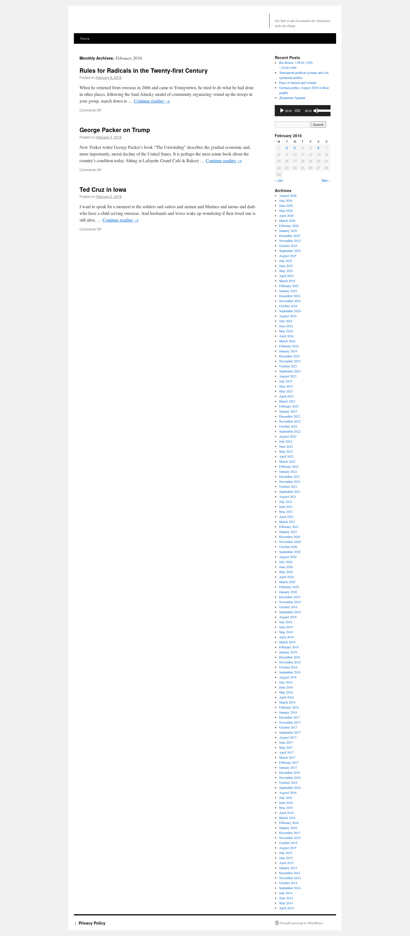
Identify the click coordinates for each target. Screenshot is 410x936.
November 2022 (290, 421)
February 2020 (289, 587)
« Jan (279, 180)
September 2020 (290, 551)
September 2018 (290, 672)
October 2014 (288, 883)
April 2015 (286, 862)
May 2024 (286, 331)
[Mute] (316, 110)
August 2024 (287, 316)
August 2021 (287, 496)
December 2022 (289, 416)
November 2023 (290, 361)
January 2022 (288, 471)
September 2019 (290, 612)
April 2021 (286, 516)
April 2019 (286, 637)
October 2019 (288, 607)
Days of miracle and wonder (298, 82)
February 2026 (289, 225)
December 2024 (289, 296)
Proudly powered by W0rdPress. (302, 923)
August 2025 (287, 255)
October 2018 (288, 667)
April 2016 (286, 812)
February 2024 (289, 346)
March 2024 (287, 341)
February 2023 (289, 406)
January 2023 (288, 411)
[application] (303, 110)
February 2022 (289, 466)
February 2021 (289, 526)
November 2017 (290, 722)
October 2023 (288, 366)
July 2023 (285, 381)
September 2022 (290, 431)
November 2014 (290, 878)
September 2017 (290, 732)
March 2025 (287, 280)
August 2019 (287, 617)
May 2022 (286, 451)
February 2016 (289, 822)
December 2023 (289, 356)
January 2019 (288, 652)
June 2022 (286, 446)
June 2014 (286, 898)
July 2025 (285, 260)
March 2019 (287, 642)
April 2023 (286, 396)
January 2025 (288, 290)
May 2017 (286, 747)
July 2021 (285, 501)
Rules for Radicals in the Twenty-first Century (143, 70)
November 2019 (290, 602)
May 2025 (286, 270)
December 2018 (289, 657)
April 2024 (286, 336)
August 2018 (287, 677)
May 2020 (286, 571)
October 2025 (288, 245)
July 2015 (285, 852)
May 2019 (286, 632)
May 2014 (286, 903)
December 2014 (289, 872)
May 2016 (286, 807)
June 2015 (286, 857)
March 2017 (287, 757)
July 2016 (285, 797)
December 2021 (289, 476)
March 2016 (287, 817)
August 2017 (287, 737)
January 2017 (288, 767)
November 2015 (290, 837)
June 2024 (286, 326)
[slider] (322, 110)
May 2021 (286, 511)
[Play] (282, 110)
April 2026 (286, 215)
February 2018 (289, 707)
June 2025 (286, 265)
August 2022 (287, 436)
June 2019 (286, 627)
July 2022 (285, 441)
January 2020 (288, 592)
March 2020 (287, 581)
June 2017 (286, 742)
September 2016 (290, 787)
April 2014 (286, 908)
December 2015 (289, 832)
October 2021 (288, 486)
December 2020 (289, 536)
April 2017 (286, 752)
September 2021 (290, 491)
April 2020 (286, 576)
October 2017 (288, 727)
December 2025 (289, 235)
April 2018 (286, 697)
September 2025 (290, 250)
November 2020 (290, 541)
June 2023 (286, 386)
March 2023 (287, 401)
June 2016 (286, 802)
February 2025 (289, 285)
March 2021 (287, 521)
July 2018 (285, 682)
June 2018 (286, 687)
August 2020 (287, 556)
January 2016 (288, 827)
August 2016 (287, 792)
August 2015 (287, 847)
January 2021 (288, 531)
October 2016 (288, 782)
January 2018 (288, 712)
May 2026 (286, 210)
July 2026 (285, 200)
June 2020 (286, 566)
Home (85, 38)
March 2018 (287, 702)
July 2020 (285, 561)
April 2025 (286, 275)
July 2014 (285, 893)
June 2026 (286, 205)
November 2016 (290, 777)
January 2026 (288, 230)
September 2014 (290, 888)
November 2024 (290, 301)
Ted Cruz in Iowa (102, 189)
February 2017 (289, 762)
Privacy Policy (92, 923)
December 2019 (289, 597)
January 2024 (288, 351)
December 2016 (289, 772)
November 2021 (290, 481)
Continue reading (152, 101)
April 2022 (286, 456)
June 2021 (286, 506)
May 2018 (286, 692)
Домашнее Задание (292, 97)
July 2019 (285, 622)
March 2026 (287, 220)
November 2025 (290, 240)
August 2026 (287, 195)
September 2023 (290, 371)
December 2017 (289, 717)
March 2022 (287, 461)
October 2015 (288, 842)
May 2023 (286, 391)
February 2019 (289, 647)
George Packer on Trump (114, 129)
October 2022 (288, 426)
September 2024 (290, 311)
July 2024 (285, 321)
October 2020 (288, 546)
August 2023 (287, 376)
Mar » (326, 180)
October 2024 (288, 306)
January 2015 (288, 867)
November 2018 (290, 662)
